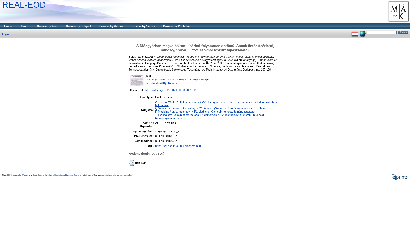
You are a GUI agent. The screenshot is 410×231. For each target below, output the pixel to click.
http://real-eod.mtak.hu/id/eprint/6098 (178, 145)
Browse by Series (143, 26)
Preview (173, 83)
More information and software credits (117, 175)
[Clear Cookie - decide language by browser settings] (362, 32)
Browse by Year (47, 26)
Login (5, 34)
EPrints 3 (25, 175)
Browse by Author (111, 26)
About (24, 26)
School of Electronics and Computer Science (63, 175)
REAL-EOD (24, 4)
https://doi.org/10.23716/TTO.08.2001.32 (170, 90)
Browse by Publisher (177, 26)
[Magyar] (354, 32)
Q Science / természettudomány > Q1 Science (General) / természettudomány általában (210, 108)
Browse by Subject (78, 26)
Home (8, 26)
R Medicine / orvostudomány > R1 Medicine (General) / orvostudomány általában (205, 111)
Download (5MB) (156, 83)
